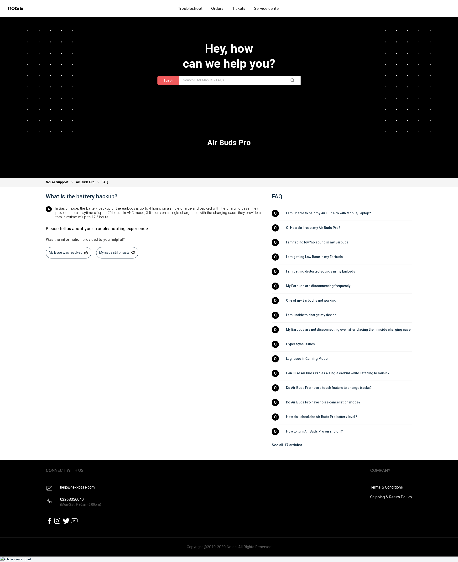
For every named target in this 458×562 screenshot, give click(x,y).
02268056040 (80, 501)
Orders (217, 8)
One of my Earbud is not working (311, 300)
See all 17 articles (287, 445)
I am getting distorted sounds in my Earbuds (320, 271)
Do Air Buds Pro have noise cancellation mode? (323, 402)
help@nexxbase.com (77, 487)
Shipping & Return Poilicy (391, 497)
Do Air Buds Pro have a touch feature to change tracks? (329, 388)
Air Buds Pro (85, 182)
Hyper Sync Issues (300, 344)
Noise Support (57, 182)
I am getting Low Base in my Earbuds (314, 257)
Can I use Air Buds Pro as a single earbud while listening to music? (338, 373)
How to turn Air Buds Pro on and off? (314, 431)
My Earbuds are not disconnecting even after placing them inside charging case (348, 329)
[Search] (293, 80)
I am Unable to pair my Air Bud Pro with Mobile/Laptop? (328, 213)
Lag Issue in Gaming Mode (307, 359)
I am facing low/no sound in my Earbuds (317, 242)
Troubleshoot (190, 8)
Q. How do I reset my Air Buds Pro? (313, 228)
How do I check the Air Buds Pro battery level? (321, 417)
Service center (267, 8)
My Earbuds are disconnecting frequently (318, 286)
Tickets (238, 8)
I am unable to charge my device (311, 315)
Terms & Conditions (386, 487)
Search (168, 80)
